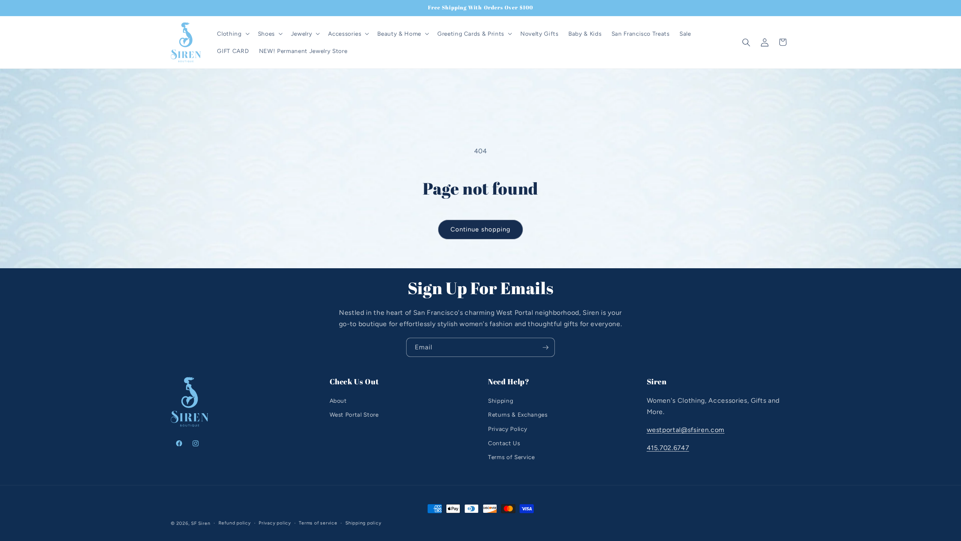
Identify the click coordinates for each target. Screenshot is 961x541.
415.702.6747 (668, 448)
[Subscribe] (545, 347)
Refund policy (234, 523)
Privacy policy (275, 523)
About (338, 400)
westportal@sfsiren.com (686, 430)
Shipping (500, 400)
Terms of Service (511, 457)
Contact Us (504, 443)
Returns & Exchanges (518, 414)
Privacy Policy (507, 428)
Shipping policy (363, 523)
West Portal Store (354, 414)
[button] (232, 33)
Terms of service (318, 523)
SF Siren (200, 523)
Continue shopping (480, 229)
